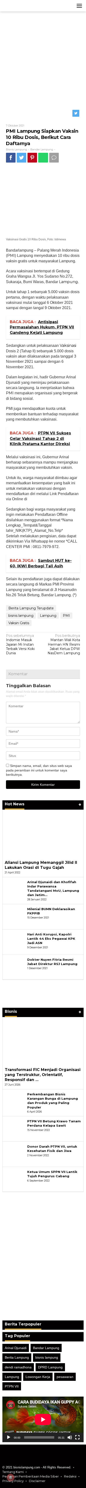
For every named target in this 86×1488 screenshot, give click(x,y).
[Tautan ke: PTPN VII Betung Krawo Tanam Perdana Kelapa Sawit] (15, 1129)
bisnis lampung (20, 615)
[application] (43, 1419)
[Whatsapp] (43, 158)
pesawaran (65, 1377)
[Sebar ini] (11, 158)
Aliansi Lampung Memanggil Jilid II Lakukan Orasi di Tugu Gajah (41, 865)
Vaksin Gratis (18, 623)
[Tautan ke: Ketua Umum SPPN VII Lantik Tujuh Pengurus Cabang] (15, 1179)
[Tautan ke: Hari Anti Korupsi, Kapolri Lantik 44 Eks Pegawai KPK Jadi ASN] (15, 942)
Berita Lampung (17, 1357)
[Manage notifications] (10, 1477)
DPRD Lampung (50, 1367)
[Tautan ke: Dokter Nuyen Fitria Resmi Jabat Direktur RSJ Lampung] (15, 967)
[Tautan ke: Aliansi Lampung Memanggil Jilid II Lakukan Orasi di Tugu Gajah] (43, 834)
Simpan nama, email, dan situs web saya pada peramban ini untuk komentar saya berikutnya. (39, 770)
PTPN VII (12, 1386)
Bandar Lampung (41, 149)
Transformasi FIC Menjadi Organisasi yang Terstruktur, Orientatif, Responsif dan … (43, 1074)
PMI (11, 255)
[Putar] (8, 1437)
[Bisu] (69, 1437)
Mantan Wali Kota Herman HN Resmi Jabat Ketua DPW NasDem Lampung (64, 644)
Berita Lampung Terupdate (31, 608)
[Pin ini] (32, 158)
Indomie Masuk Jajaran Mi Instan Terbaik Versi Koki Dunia (20, 644)
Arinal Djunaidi (16, 1348)
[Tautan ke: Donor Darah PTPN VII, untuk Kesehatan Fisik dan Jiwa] (15, 1154)
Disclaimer (37, 1481)
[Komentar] (54, 158)
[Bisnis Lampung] (23, 5)
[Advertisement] (43, 59)
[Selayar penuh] (77, 1437)
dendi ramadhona (18, 1367)
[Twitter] (76, 113)
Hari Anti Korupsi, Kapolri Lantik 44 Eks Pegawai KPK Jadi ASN (51, 938)
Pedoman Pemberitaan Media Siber (30, 1476)
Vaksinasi (68, 345)
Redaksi (70, 1476)
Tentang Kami (13, 1472)
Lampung (68, 282)
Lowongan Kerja (38, 1377)
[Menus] (79, 5)
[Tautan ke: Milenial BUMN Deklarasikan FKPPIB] (15, 916)
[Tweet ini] (21, 158)
